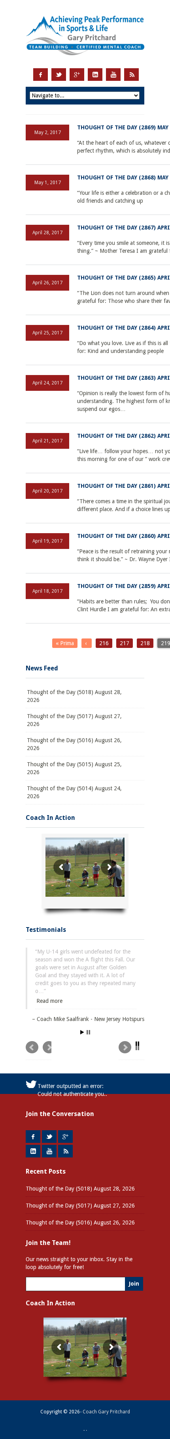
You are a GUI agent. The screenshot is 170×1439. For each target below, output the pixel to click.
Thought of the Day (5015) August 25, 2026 (74, 768)
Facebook (40, 74)
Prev (38, 1050)
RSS (131, 74)
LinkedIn (95, 74)
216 (104, 643)
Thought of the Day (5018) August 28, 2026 (74, 696)
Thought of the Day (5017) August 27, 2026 (74, 720)
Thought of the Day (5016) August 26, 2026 (74, 744)
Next (131, 1050)
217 (124, 643)
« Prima (65, 643)
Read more (49, 1001)
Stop (88, 1032)
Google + (77, 74)
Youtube (113, 74)
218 (145, 643)
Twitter (58, 74)
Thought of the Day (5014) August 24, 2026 (74, 792)
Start (82, 1032)
